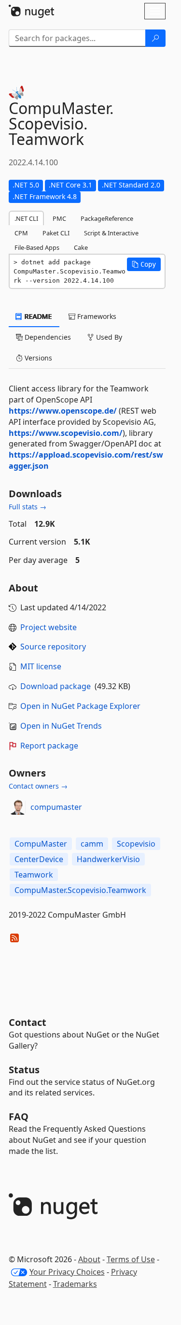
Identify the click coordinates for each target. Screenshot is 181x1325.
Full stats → (27, 506)
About (89, 1259)
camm (92, 843)
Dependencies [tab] (47, 337)
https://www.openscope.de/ (63, 410)
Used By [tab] (108, 337)
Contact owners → (38, 786)
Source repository (53, 646)
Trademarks (75, 1284)
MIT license (40, 666)
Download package (55, 686)
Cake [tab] (81, 247)
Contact (27, 1022)
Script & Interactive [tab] (111, 233)
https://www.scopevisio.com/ (66, 433)
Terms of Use (131, 1259)
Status (24, 1069)
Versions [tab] (37, 357)
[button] (144, 264)
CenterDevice (38, 859)
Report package (49, 745)
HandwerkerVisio (108, 859)
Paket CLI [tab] (56, 233)
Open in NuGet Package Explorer (80, 706)
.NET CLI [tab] (26, 218)
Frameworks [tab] (95, 316)
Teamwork (33, 874)
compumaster (56, 807)
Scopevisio (136, 843)
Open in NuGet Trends (61, 725)
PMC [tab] (59, 218)
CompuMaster (40, 843)
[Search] (155, 38)
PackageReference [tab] (107, 218)
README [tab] (37, 316)
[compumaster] (18, 807)
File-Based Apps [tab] (36, 247)
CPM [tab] (21, 233)
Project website (48, 627)
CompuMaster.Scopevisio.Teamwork (80, 890)
